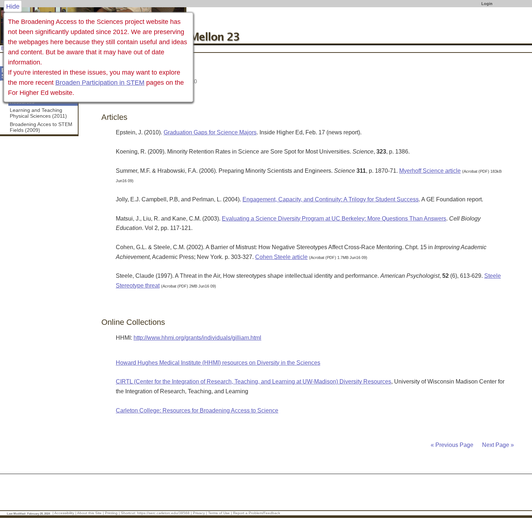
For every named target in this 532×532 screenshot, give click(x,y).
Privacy (199, 513)
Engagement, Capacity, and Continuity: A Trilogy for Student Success (330, 199)
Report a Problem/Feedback (256, 513)
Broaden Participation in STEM (99, 82)
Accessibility (64, 513)
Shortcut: (128, 513)
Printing (111, 513)
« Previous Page (452, 445)
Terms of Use (219, 513)
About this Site (89, 513)
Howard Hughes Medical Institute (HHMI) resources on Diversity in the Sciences (218, 363)
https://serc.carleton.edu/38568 (163, 513)
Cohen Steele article (281, 257)
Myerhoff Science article (430, 171)
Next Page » (497, 445)
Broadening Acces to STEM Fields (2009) (41, 127)
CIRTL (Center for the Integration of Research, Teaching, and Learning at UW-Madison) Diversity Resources (253, 381)
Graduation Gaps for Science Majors (210, 132)
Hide (13, 6)
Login (487, 3)
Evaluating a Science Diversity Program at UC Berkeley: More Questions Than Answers (334, 218)
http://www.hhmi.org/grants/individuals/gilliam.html (197, 338)
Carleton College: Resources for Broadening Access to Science (197, 410)
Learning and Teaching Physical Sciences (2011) (38, 113)
